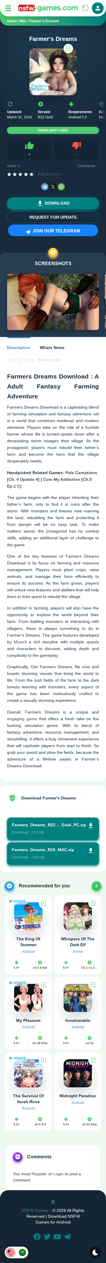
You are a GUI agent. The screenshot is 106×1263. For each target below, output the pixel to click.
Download (57, 203)
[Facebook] (38, 1237)
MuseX (20, 642)
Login (58, 1174)
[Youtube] (58, 1237)
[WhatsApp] (61, 186)
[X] (53, 186)
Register (39, 1174)
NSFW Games (35, 1210)
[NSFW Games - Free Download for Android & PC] (48, 8)
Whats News (52, 347)
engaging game (22, 718)
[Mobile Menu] (8, 8)
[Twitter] (48, 1237)
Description (18, 347)
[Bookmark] (68, 48)
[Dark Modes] (95, 1252)
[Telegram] (44, 186)
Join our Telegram (56, 230)
